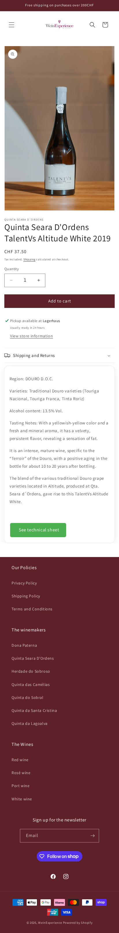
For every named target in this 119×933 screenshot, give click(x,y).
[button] (11, 24)
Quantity (11, 268)
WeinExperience (50, 923)
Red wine (20, 759)
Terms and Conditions (32, 609)
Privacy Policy (24, 583)
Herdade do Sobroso (31, 671)
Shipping (29, 259)
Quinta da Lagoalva (30, 723)
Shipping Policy (26, 596)
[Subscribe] (92, 835)
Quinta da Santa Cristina (34, 710)
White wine (22, 799)
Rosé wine (21, 772)
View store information (31, 335)
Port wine (20, 785)
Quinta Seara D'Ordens (33, 658)
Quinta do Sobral (28, 697)
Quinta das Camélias (31, 684)
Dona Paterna (24, 645)
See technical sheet (39, 530)
